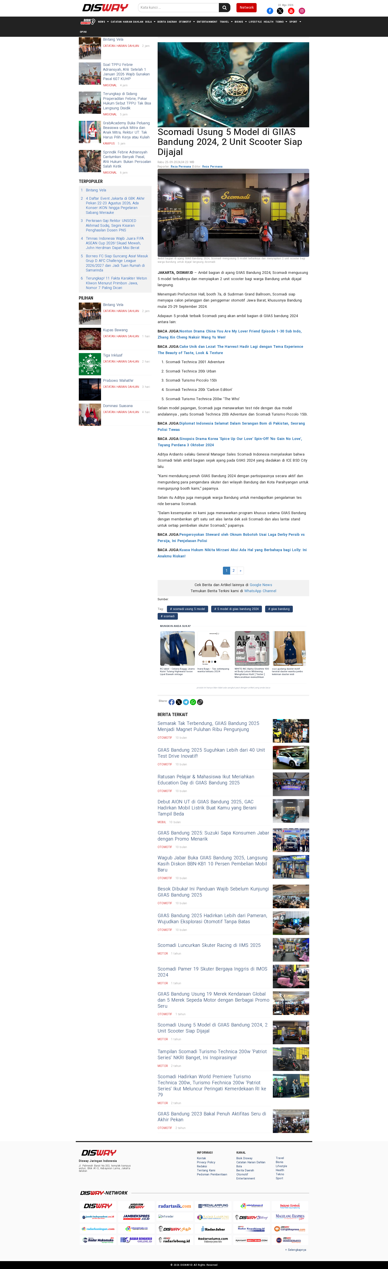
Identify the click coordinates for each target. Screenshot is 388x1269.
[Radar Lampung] (213, 1217)
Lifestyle (255, 21)
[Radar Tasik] (174, 1206)
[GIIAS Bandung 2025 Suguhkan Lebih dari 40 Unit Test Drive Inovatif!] (291, 757)
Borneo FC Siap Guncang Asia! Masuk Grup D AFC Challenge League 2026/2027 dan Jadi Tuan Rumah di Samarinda (114, 263)
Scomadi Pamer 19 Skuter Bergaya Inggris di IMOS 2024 (212, 972)
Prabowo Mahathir (118, 380)
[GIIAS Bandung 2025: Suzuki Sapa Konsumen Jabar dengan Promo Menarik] (291, 840)
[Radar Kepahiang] (251, 1229)
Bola (148, 21)
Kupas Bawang (115, 330)
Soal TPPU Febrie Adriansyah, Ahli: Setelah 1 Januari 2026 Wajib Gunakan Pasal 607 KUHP (126, 72)
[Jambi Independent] (98, 1217)
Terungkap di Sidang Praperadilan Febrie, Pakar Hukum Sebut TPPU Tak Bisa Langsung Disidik (127, 101)
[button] (233, 84)
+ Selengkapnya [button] (295, 1250)
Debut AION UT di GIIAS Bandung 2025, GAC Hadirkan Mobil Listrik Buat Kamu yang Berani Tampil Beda (207, 808)
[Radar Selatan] (290, 1240)
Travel (224, 21)
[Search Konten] (224, 7)
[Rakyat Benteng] (251, 1240)
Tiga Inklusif (113, 355)
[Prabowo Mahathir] (90, 389)
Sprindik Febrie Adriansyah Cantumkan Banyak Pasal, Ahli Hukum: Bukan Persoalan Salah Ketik (127, 159)
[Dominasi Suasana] (90, 415)
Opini (83, 31)
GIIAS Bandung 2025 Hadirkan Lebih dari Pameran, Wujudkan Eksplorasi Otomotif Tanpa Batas (212, 918)
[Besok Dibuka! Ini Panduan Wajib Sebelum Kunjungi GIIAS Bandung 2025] (291, 896)
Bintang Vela (93, 190)
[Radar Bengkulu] (136, 1240)
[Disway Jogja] (174, 1229)
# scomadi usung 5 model (187, 609)
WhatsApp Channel (260, 591)
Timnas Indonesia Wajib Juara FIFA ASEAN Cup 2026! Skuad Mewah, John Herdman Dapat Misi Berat (112, 243)
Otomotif (185, 21)
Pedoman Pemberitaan (212, 1174)
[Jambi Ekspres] (136, 1217)
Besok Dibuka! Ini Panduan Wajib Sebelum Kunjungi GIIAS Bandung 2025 (213, 892)
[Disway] (98, 1206)
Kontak (201, 1158)
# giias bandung (279, 609)
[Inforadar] (174, 1216)
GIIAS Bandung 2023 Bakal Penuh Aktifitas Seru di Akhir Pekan (212, 1117)
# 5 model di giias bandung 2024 (236, 609)
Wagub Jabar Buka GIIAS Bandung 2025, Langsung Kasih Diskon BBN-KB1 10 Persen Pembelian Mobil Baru (213, 863)
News (101, 21)
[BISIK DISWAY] (88, 21)
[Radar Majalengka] (136, 1229)
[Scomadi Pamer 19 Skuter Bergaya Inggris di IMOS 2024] (291, 976)
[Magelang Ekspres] (290, 1217)
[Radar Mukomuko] (98, 1240)
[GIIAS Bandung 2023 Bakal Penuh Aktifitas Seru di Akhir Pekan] (291, 1121)
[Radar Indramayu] (251, 1206)
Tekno (279, 21)
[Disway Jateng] (251, 1217)
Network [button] (247, 7)
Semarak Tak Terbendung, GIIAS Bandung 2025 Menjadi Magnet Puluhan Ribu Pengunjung (208, 726)
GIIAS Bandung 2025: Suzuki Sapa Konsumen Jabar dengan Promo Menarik (213, 836)
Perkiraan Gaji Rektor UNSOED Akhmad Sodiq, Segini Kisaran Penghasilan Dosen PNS (108, 225)
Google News (261, 585)
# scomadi (168, 616)
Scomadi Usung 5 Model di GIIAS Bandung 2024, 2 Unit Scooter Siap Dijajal (213, 1028)
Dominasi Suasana (118, 406)
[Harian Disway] (136, 1206)
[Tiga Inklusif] (90, 364)
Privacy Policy (206, 1162)
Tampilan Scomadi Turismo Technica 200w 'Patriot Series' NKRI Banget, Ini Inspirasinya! (212, 1054)
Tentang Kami (206, 1170)
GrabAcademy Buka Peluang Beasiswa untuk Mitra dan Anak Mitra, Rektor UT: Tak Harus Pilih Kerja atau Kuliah (126, 130)
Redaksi (202, 1166)
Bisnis (239, 21)
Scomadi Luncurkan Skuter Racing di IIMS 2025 (209, 945)
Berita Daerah (167, 21)
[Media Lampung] (213, 1206)
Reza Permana (181, 167)
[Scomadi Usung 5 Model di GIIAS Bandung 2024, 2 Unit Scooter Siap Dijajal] (291, 1032)
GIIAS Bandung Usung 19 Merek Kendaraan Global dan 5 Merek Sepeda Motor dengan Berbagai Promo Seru (213, 1000)
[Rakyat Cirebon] (290, 1206)
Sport (293, 21)
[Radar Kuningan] (98, 1229)
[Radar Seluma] (213, 1240)
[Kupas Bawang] (90, 339)
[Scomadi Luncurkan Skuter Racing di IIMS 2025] (291, 950)
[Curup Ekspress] (290, 1229)
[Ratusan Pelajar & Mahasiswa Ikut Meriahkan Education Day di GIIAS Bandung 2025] (291, 784)
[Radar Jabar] (213, 1229)
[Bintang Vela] (90, 48)
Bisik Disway (244, 1158)
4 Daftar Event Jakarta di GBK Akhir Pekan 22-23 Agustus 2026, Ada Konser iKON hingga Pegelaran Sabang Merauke (113, 205)
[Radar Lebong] (174, 1240)
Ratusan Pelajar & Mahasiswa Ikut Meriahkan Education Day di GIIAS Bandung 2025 (206, 779)
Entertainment (207, 21)
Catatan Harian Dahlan (127, 21)
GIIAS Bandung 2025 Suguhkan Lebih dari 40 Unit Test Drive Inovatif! (211, 753)
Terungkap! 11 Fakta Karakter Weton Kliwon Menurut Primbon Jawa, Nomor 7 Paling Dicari (114, 283)
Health (268, 21)
